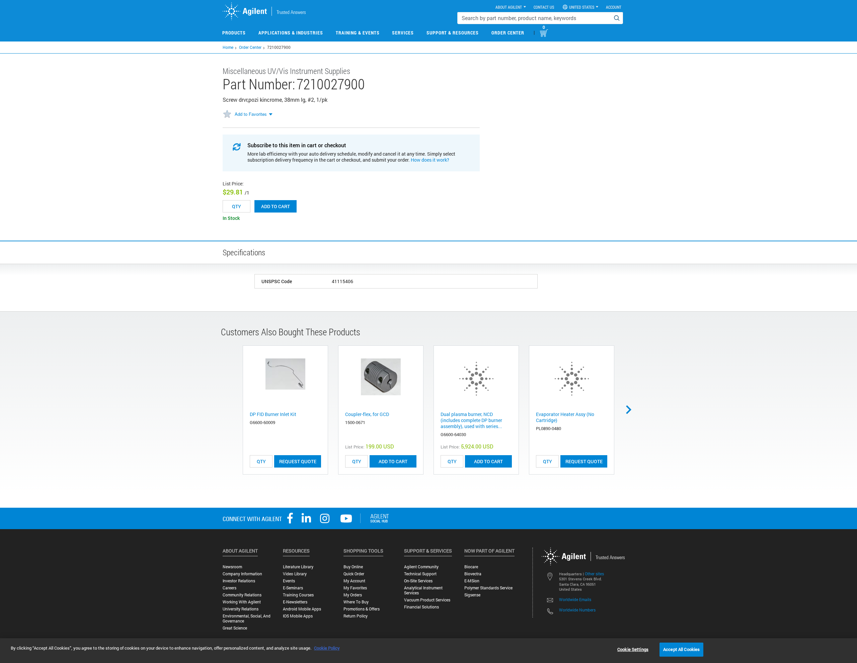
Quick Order (353, 573)
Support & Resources (452, 32)
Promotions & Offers (361, 608)
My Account (354, 580)
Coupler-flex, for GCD (367, 414)
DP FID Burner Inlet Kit (273, 414)
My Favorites (355, 587)
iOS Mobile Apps (298, 615)
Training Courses (298, 594)
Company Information (242, 573)
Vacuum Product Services (427, 599)
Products (234, 32)
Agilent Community (421, 566)
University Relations (240, 608)
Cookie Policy (327, 648)
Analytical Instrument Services (423, 590)
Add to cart (275, 206)
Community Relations (242, 594)
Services (403, 32)
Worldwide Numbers (577, 609)
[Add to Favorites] (227, 114)
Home (228, 47)
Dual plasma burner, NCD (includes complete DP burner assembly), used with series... (471, 420)
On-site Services (418, 580)
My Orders (352, 594)
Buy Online (353, 566)
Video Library (295, 573)
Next (631, 410)
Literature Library (298, 566)
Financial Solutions (421, 606)
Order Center (507, 32)
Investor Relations (239, 580)
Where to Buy (356, 601)
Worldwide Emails (575, 599)
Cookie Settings (632, 649)
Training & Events (358, 32)
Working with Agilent (242, 601)
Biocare (471, 566)
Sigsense (472, 594)
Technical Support (420, 573)
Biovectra (472, 573)
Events (289, 580)
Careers (229, 587)
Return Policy (355, 615)
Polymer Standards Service (488, 587)
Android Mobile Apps (302, 608)
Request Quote (297, 461)
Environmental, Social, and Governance (246, 618)
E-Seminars (293, 587)
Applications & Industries (290, 32)
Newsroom (232, 566)
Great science (235, 628)
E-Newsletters (295, 601)
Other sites (594, 573)
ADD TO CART (393, 461)
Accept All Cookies (681, 649)
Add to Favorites (251, 114)
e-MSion (471, 580)
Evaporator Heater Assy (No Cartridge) (565, 417)
